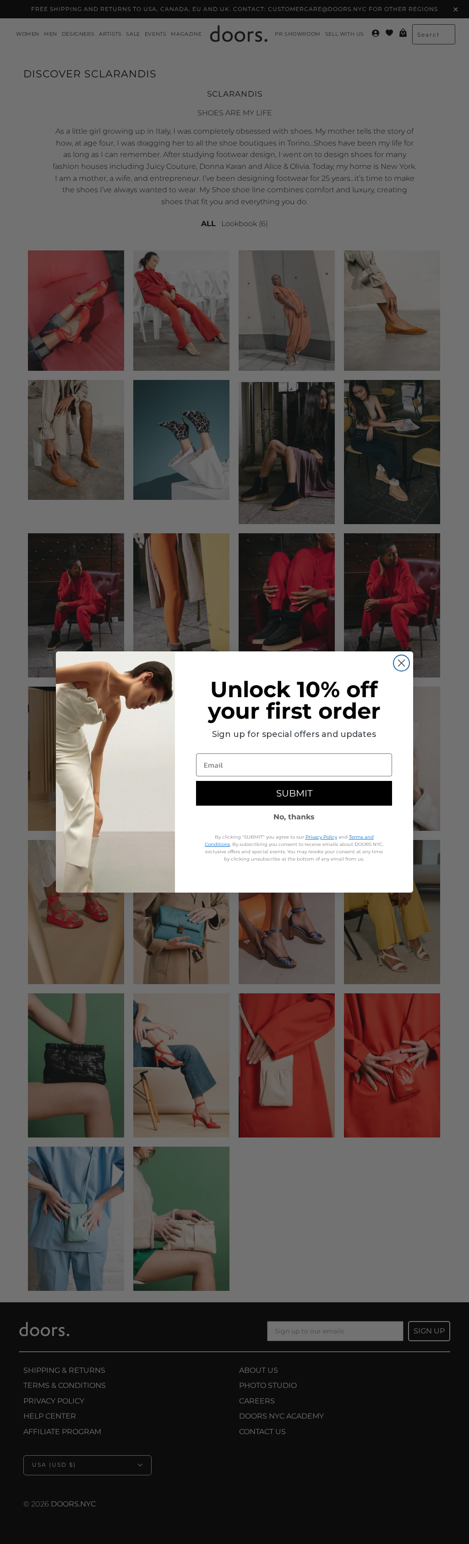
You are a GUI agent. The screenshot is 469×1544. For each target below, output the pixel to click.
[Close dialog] (401, 663)
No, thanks (294, 817)
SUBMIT (294, 793)
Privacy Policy (321, 837)
